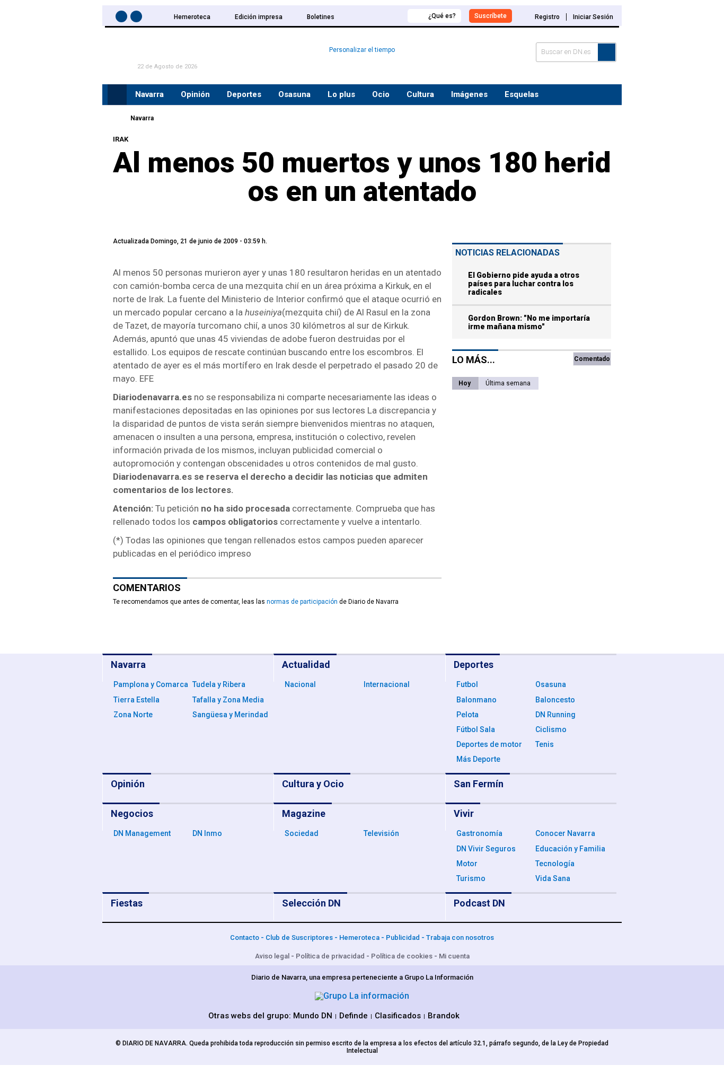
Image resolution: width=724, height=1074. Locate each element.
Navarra (142, 118)
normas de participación (302, 601)
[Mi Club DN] (380, 15)
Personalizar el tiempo (362, 50)
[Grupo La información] (362, 996)
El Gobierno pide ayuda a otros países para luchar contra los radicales (523, 283)
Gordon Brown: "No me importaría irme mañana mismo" (529, 322)
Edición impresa (258, 17)
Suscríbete (490, 16)
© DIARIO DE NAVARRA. (152, 1043)
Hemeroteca (192, 17)
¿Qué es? (442, 16)
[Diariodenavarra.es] (115, 118)
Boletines (320, 17)
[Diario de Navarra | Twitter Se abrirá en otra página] (137, 18)
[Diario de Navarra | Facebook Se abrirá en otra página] (123, 18)
